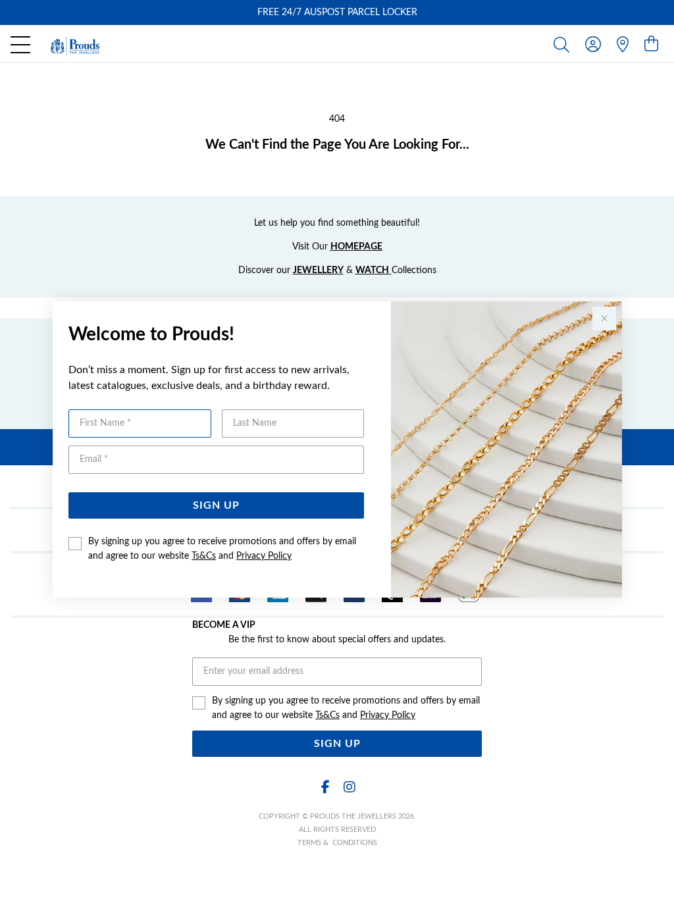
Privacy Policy (264, 556)
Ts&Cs (204, 556)
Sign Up (216, 505)
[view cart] (651, 45)
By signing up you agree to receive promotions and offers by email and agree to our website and (222, 549)
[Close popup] (604, 318)
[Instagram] (348, 787)
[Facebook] (325, 787)
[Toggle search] (564, 44)
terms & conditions (337, 842)
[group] (337, 12)
